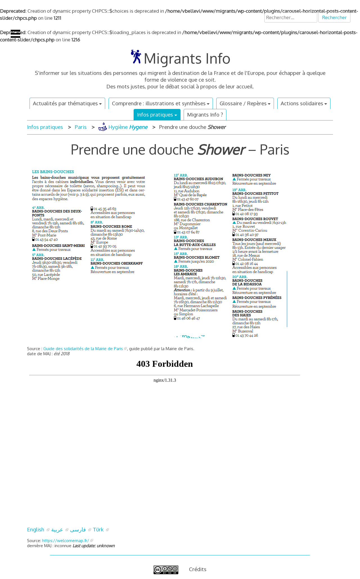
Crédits (197, 569)
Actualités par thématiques (65, 103)
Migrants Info (187, 58)
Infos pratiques (155, 114)
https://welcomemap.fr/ (65, 540)
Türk (99, 529)
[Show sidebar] (15, 34)
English (36, 529)
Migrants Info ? (205, 114)
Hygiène (127, 127)
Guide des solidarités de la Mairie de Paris (83, 348)
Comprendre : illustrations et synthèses (159, 103)
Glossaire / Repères (243, 103)
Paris (81, 127)
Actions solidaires (302, 103)
